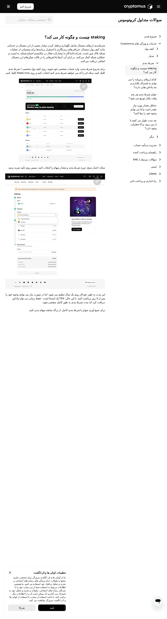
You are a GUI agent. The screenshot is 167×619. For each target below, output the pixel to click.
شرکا (22, 607)
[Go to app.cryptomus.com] (138, 6)
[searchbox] (29, 20)
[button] (55, 120)
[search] (28, 20)
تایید (52, 607)
